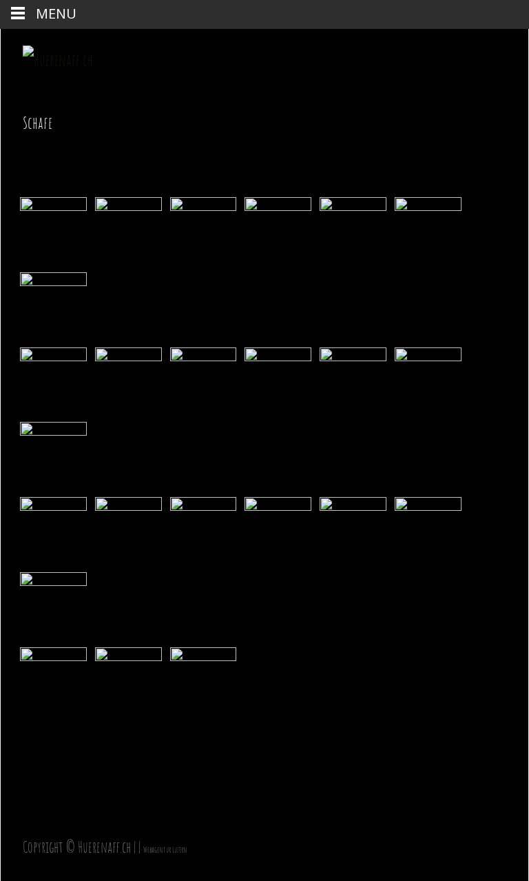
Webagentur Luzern (165, 849)
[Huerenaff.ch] (47, 56)
